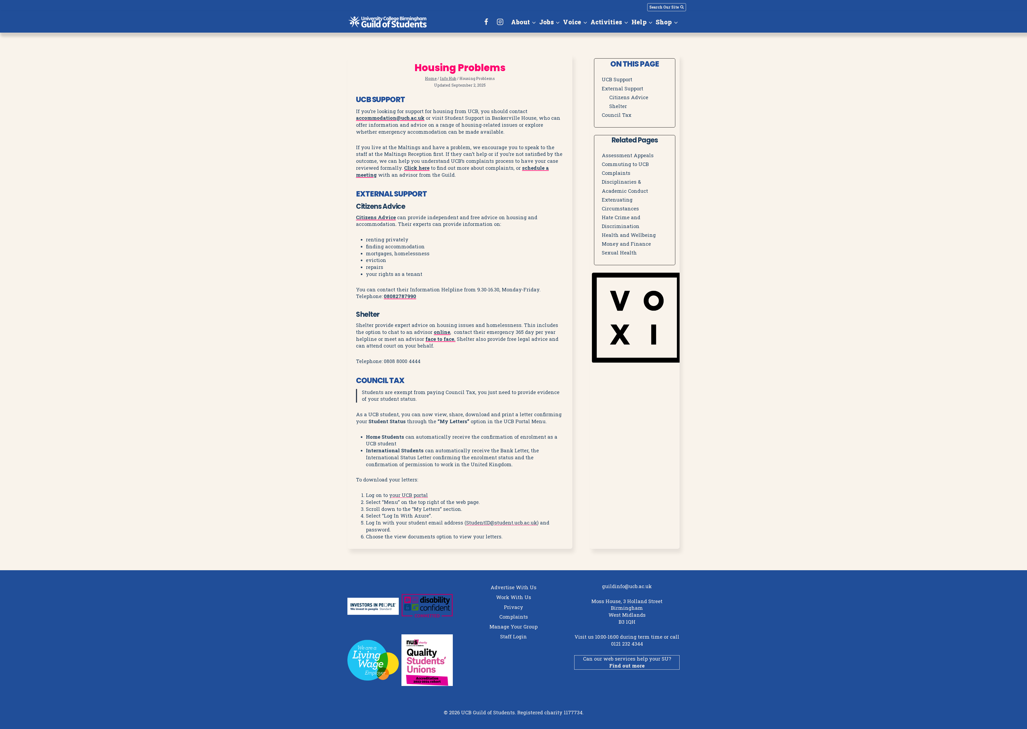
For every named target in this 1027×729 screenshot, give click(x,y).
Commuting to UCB (625, 164)
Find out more (627, 665)
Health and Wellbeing (629, 235)
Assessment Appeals (628, 155)
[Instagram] (500, 22)
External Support (622, 88)
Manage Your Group (513, 626)
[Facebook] (486, 22)
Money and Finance (626, 244)
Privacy (513, 607)
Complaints (616, 173)
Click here (417, 168)
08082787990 (400, 296)
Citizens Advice (376, 217)
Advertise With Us (513, 587)
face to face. (440, 339)
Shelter (618, 106)
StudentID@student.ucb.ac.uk (501, 522)
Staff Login (513, 636)
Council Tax (616, 115)
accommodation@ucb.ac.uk (390, 118)
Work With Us (513, 597)
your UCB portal (408, 495)
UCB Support (617, 79)
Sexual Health (619, 252)
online (442, 332)
